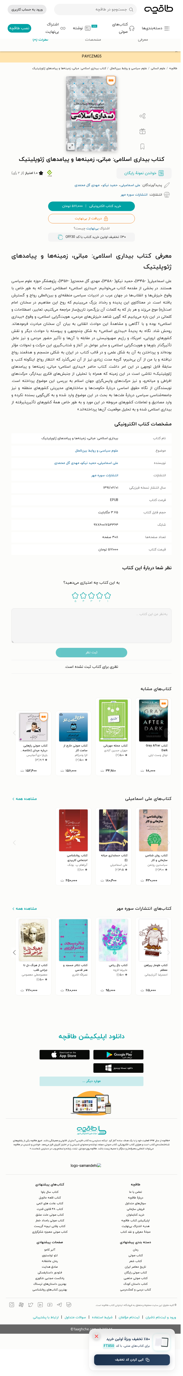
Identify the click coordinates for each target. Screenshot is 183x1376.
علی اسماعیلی (108, 463)
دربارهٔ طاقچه (135, 1198)
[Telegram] (59, 1305)
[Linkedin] (40, 1305)
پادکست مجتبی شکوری (49, 1278)
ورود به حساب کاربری (27, 9)
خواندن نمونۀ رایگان (140, 173)
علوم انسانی (158, 68)
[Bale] (69, 1305)
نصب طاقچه (19, 28)
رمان (135, 1250)
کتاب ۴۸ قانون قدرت (50, 1209)
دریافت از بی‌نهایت (88, 218)
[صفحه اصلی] (158, 9)
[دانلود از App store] (65, 1054)
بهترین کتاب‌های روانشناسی (49, 1290)
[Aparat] (21, 1305)
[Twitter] (31, 1305)
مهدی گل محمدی (66, 463)
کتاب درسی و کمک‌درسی (135, 1290)
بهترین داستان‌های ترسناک (49, 1284)
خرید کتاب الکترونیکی (91, 206)
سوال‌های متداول (135, 1203)
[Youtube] (50, 1305)
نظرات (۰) (40, 39)
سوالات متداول (75, 1317)
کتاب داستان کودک (135, 1284)
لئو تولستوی (50, 1255)
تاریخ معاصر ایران (135, 1267)
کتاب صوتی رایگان (135, 1273)
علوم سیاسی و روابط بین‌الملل (128, 68)
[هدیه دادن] (142, 131)
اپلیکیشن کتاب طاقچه (135, 1220)
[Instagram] (11, 1305)
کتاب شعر (135, 1261)
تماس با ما (135, 1192)
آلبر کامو (49, 1250)
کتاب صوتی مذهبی (135, 1278)
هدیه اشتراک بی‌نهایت (135, 1226)
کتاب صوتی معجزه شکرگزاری (49, 1232)
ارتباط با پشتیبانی (46, 1317)
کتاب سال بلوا (49, 1192)
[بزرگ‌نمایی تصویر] (71, 146)
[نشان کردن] (142, 146)
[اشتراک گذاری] (142, 116)
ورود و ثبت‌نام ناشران (161, 1317)
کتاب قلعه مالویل (50, 1198)
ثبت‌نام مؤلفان (129, 1317)
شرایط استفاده (102, 1317)
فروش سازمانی (135, 1209)
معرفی (143, 39)
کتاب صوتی (135, 1255)
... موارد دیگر (91, 1081)
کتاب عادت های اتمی (49, 1203)
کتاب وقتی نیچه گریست (49, 1226)
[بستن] (96, 1336)
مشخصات (93, 39)
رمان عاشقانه (50, 1261)
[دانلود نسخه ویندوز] (118, 1068)
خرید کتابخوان (135, 1215)
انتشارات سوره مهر (104, 475)
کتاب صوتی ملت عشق (50, 1215)
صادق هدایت (50, 1267)
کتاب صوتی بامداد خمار (50, 1220)
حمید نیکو (88, 463)
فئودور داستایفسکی (50, 1273)
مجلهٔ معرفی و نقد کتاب (135, 1232)
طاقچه (173, 68)
